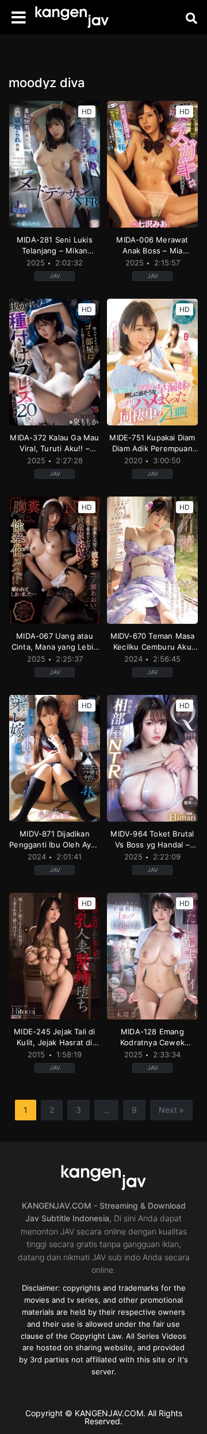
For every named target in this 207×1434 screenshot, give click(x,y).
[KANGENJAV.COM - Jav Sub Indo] (71, 17)
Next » (171, 1110)
